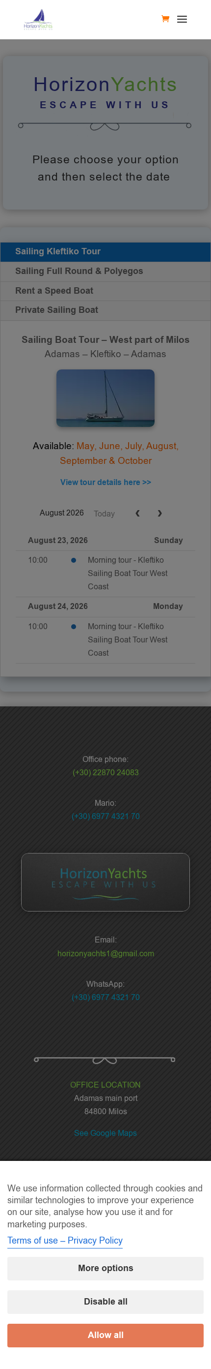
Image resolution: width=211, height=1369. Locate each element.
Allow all (106, 1335)
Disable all (106, 1302)
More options (105, 1268)
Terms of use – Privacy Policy (65, 1241)
